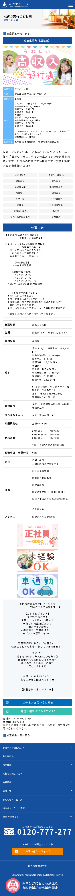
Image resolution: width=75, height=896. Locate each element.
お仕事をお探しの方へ (14, 747)
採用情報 (7, 764)
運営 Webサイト (11, 816)
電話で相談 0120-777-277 (38, 711)
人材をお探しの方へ (12, 773)
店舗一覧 (7, 790)
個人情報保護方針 (37, 866)
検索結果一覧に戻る (18, 33)
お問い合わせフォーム (38, 851)
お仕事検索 (8, 756)
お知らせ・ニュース (12, 799)
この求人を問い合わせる (38, 702)
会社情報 (7, 782)
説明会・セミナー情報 (14, 808)
